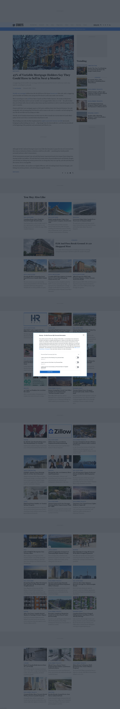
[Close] (84, 335)
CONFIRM (50, 371)
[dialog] (60, 354)
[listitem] (60, 354)
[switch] (77, 357)
